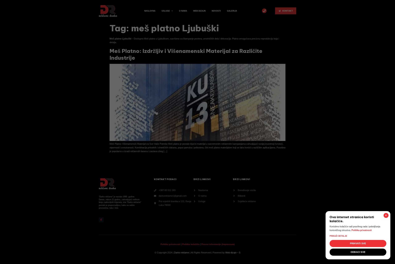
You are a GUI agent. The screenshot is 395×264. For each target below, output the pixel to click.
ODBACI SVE (358, 252)
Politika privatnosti (361, 230)
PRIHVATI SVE (358, 243)
